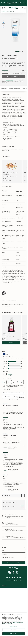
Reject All (13, 629)
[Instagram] (9, 577)
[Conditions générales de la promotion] (21, 3)
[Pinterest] (17, 577)
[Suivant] (25, 2)
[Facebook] (7, 577)
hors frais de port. (9, 80)
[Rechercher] (2, 8)
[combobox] (3, 72)
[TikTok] (20, 577)
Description (4, 88)
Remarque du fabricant (14, 88)
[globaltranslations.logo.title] (13, 8)
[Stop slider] (1, 2)
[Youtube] (12, 577)
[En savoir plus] (4, 293)
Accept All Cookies (13, 633)
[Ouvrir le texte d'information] (16, 502)
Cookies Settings (13, 626)
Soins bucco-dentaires (8, 11)
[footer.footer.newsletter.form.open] (22, 506)
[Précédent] (23, 2)
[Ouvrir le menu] (24, 8)
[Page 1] (3, 22)
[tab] (3, 22)
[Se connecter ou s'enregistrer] (4, 8)
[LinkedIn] (15, 577)
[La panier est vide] (22, 8)
